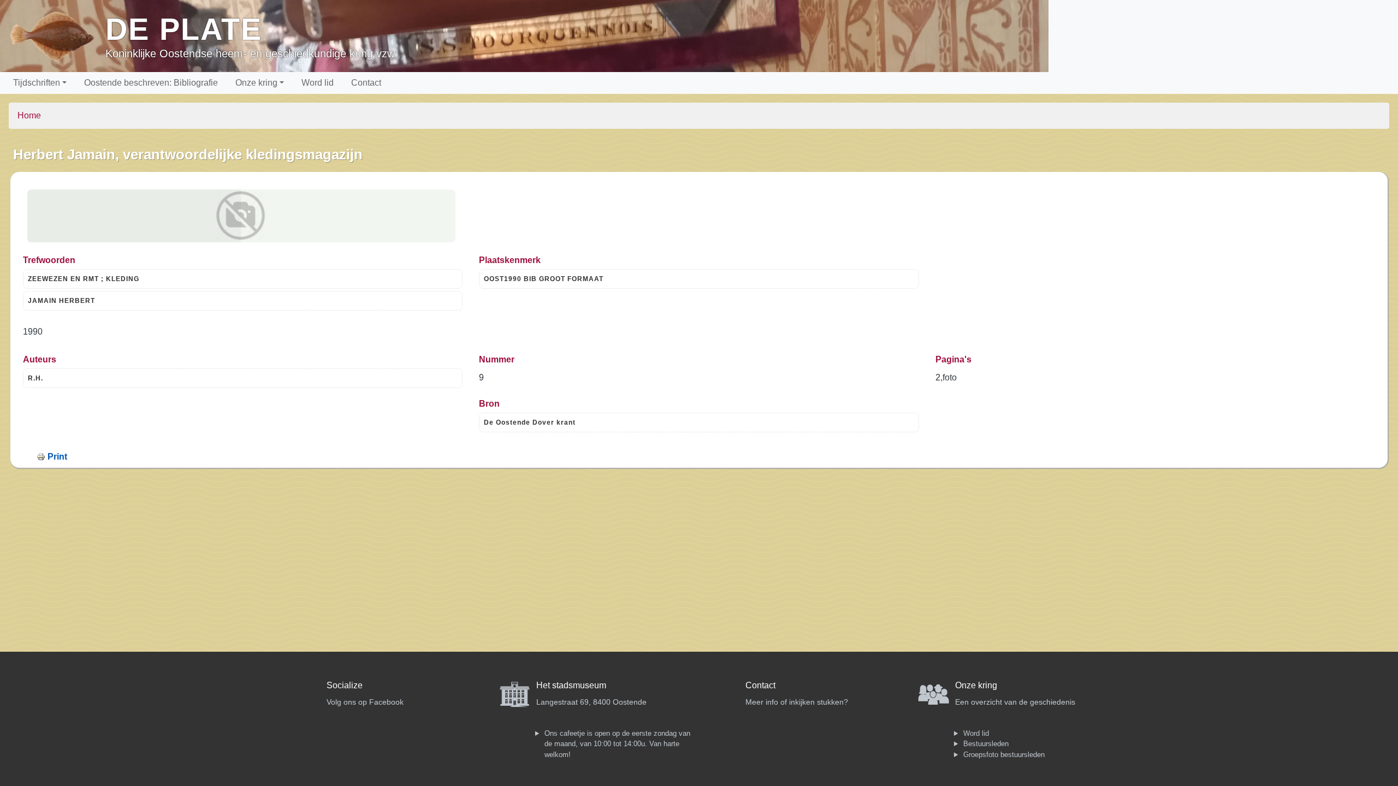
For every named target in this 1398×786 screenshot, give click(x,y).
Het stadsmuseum (571, 685)
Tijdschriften (36, 82)
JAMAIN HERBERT (61, 301)
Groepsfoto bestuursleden (1004, 755)
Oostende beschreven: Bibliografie (151, 82)
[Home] (57, 36)
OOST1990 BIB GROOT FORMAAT (543, 279)
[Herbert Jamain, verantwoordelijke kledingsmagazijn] (241, 216)
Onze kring (256, 82)
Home (29, 115)
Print (57, 456)
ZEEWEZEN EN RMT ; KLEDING (83, 279)
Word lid (317, 82)
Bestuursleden (986, 744)
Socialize (345, 685)
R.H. (35, 378)
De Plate (183, 29)
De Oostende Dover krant (530, 422)
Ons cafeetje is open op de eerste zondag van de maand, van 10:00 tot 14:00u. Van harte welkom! (617, 744)
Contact (366, 82)
